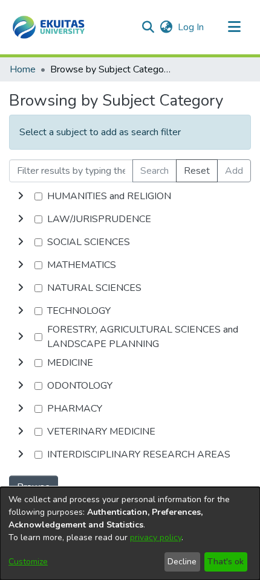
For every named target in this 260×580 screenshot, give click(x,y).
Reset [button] (197, 170)
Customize (28, 561)
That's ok (225, 561)
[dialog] (130, 533)
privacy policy (155, 537)
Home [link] (23, 69)
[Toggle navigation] (234, 27)
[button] (48, 27)
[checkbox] (38, 196)
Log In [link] (191, 27)
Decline (182, 561)
